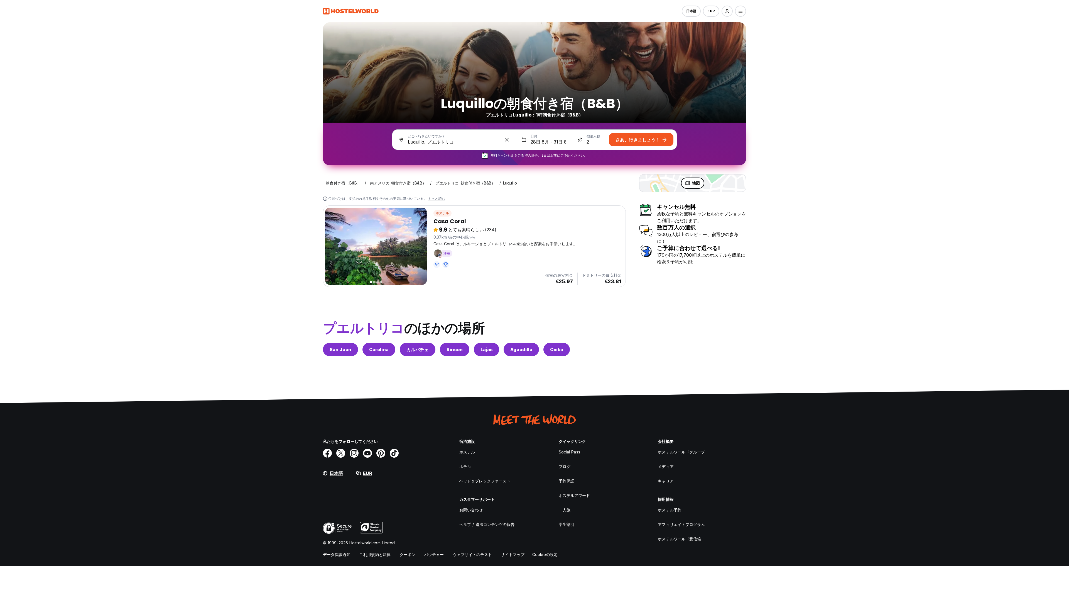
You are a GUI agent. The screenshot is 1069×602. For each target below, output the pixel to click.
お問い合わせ (471, 510)
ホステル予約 (669, 510)
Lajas (486, 349)
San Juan (340, 349)
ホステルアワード (574, 495)
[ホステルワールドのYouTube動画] (367, 453)
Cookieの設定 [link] (545, 554)
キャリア (665, 481)
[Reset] (507, 139)
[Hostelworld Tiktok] (394, 453)
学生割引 (566, 524)
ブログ (564, 466)
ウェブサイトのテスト (472, 554)
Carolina (379, 349)
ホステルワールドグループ (681, 452)
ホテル (465, 466)
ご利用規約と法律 (375, 554)
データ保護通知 (336, 554)
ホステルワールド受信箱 (679, 539)
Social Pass (569, 452)
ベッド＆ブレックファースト (484, 481)
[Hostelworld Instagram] (354, 453)
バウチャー (434, 554)
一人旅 (564, 510)
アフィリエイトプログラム (681, 524)
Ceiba (556, 349)
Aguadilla (521, 349)
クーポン (407, 554)
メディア (665, 466)
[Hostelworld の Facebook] (327, 453)
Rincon (455, 349)
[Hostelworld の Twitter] (340, 453)
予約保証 (566, 481)
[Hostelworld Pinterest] (380, 453)
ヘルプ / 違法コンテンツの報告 (487, 524)
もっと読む (436, 198)
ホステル (442, 213)
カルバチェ (417, 349)
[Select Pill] (727, 11)
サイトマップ (512, 554)
